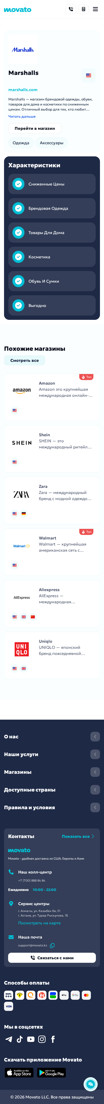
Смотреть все (24, 360)
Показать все (76, 836)
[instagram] (41, 1039)
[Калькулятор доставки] (83, 9)
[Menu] (95, 9)
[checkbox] (89, 75)
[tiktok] (19, 1039)
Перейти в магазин (35, 128)
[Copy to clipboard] (52, 945)
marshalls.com (23, 89)
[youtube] (30, 1039)
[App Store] (19, 1073)
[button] (52, 397)
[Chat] (91, 1084)
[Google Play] (51, 1073)
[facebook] (53, 1039)
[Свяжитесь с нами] (71, 9)
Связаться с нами (55, 957)
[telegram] (8, 1039)
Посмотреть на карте (39, 922)
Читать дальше (22, 116)
